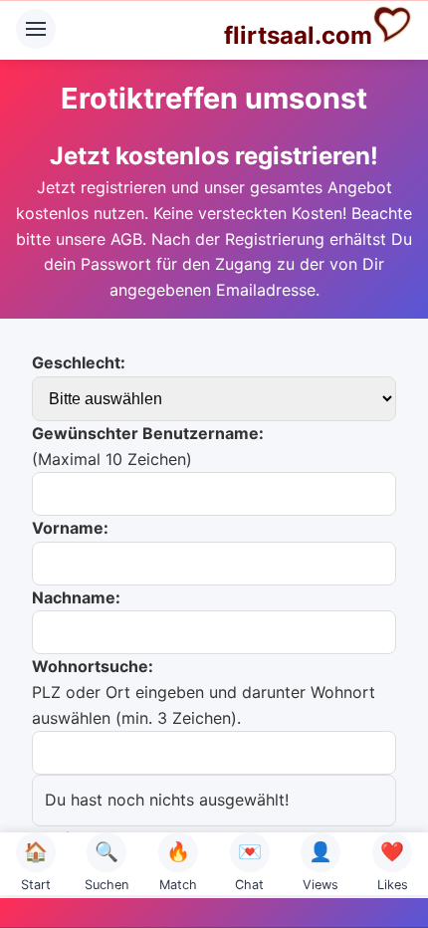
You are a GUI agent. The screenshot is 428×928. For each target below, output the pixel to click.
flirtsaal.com (298, 35)
